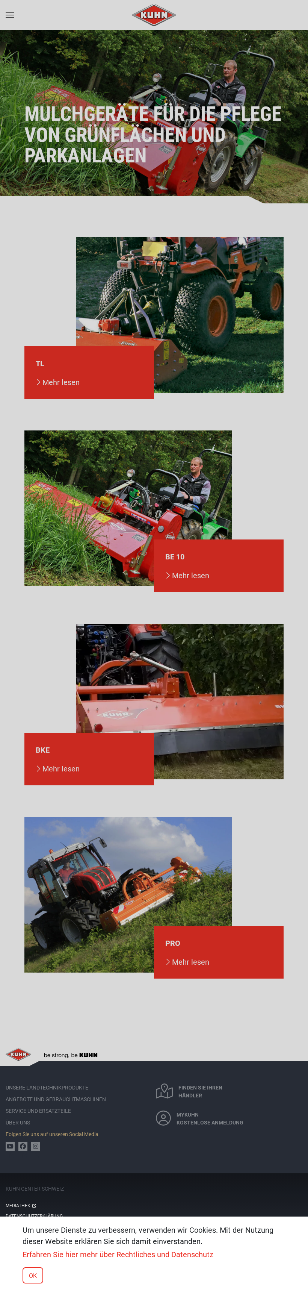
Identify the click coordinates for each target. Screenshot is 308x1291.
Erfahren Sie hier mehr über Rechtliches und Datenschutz (118, 1254)
